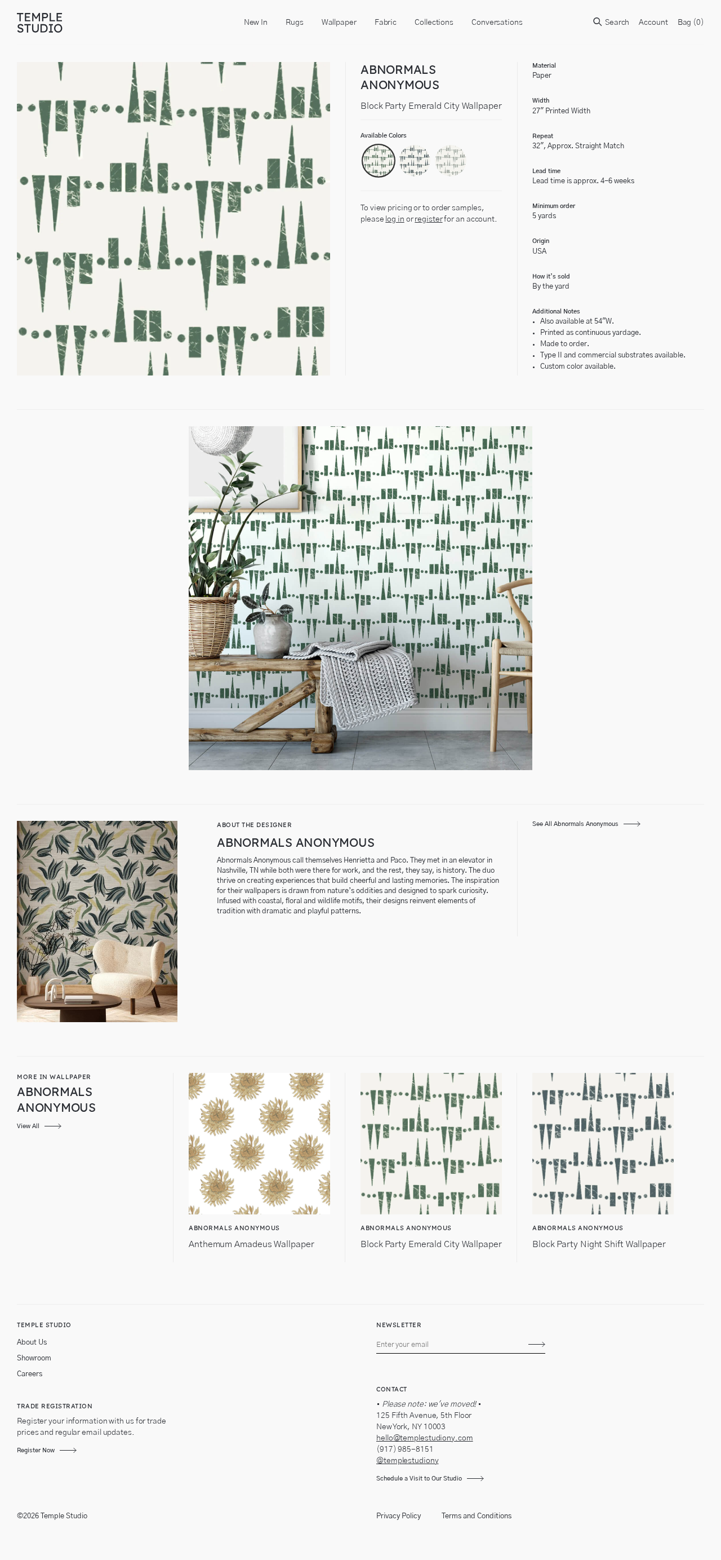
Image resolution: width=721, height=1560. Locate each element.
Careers (29, 1374)
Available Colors (383, 135)
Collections (434, 22)
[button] (378, 161)
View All (28, 1126)
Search (616, 22)
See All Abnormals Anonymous (575, 824)
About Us (32, 1342)
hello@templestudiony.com (424, 1438)
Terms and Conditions (476, 1516)
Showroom (34, 1358)
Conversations (497, 22)
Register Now (36, 1450)
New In (256, 22)
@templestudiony (407, 1461)
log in (394, 219)
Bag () (691, 22)
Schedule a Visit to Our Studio (419, 1478)
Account (653, 22)
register (428, 219)
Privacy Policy (398, 1516)
